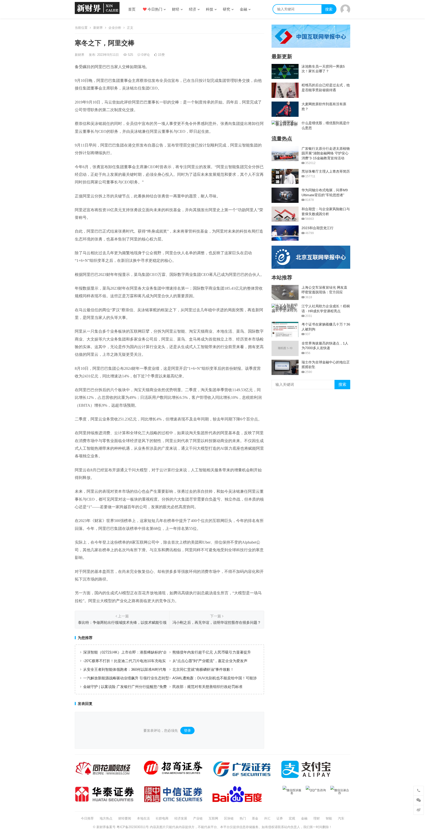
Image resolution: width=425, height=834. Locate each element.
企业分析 (114, 28)
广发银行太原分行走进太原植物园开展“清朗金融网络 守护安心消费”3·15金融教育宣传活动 (326, 153)
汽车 (341, 818)
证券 (279, 818)
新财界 (98, 28)
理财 (316, 818)
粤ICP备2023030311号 (133, 827)
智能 (329, 818)
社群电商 (162, 818)
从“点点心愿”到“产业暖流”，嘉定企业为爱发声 (209, 661)
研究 (226, 9)
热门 (243, 818)
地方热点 (106, 818)
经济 (192, 9)
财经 (175, 9)
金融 (243, 9)
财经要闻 (124, 818)
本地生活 (143, 818)
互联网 (213, 818)
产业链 (198, 818)
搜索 (329, 9)
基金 (255, 818)
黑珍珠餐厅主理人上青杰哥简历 (326, 171)
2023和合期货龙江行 (318, 228)
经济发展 (180, 818)
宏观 (292, 818)
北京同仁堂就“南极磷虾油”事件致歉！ (203, 669)
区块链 (229, 818)
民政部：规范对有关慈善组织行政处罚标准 (207, 687)
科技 (209, 9)
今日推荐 (87, 818)
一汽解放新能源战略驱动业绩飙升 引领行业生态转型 (126, 678)
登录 (187, 730)
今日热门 (154, 9)
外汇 (267, 818)
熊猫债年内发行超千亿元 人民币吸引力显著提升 (211, 652)
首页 (132, 9)
